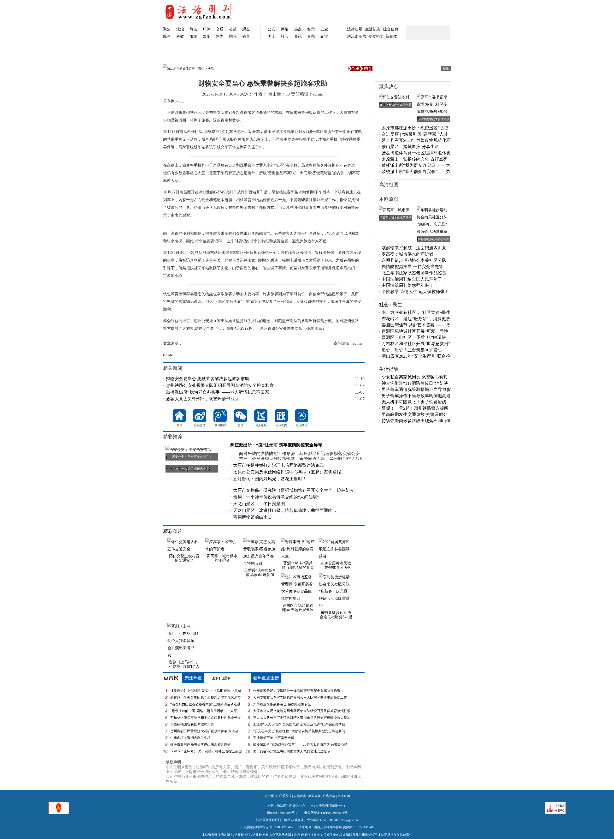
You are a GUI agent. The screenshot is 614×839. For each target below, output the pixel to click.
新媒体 (391, 36)
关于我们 (270, 796)
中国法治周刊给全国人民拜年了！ (414, 279)
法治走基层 (356, 36)
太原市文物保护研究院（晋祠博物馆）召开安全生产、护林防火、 (295, 490)
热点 (193, 29)
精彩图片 (172, 531)
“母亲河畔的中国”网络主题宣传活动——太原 (203, 711)
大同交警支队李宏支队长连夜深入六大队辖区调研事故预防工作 (300, 697)
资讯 (298, 36)
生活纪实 (372, 29)
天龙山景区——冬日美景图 (259, 503)
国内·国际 (221, 678)
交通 (220, 29)
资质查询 (343, 796)
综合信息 (390, 29)
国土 (271, 36)
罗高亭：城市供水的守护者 (407, 254)
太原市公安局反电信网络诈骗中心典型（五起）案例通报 (287, 472)
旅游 (193, 36)
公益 (233, 29)
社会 (285, 36)
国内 (220, 36)
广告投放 (329, 796)
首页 (192, 68)
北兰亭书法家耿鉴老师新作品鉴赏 (414, 272)
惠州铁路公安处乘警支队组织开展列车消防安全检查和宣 (220, 385)
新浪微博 (199, 415)
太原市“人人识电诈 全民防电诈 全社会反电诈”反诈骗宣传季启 (299, 724)
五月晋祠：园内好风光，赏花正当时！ (270, 478)
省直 (246, 36)
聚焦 (167, 29)
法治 (180, 29)
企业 (324, 36)
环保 (206, 29)
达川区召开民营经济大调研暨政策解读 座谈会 (204, 731)
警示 (311, 29)
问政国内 (281, 415)
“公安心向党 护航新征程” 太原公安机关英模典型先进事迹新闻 (299, 731)
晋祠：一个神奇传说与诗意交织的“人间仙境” (276, 497)
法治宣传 (375, 36)
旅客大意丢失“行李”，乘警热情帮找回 (202, 398)
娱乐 (206, 36)
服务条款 (314, 796)
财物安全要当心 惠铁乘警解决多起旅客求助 (207, 378)
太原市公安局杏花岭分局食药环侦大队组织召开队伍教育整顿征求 (301, 711)
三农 (324, 29)
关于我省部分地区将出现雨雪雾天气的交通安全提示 (291, 751)
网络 (285, 29)
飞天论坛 (260, 415)
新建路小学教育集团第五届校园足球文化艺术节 (205, 697)
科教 (180, 36)
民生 (167, 36)
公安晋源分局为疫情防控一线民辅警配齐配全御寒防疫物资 (296, 691)
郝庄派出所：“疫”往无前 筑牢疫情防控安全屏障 (276, 445)
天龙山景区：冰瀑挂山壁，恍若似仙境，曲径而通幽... (284, 510)
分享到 (169, 101)
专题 (311, 36)
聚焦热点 (193, 678)
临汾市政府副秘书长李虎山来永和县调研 (200, 744)
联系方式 (285, 796)
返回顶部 (301, 415)
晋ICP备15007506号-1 (282, 813)
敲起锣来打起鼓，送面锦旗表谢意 (414, 248)
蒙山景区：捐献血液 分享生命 (410, 146)
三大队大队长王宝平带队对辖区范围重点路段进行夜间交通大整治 (301, 717)
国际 (233, 36)
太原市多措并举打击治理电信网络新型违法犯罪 (278, 465)
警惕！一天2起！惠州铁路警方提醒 (415, 408)
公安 (271, 29)
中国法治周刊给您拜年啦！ (407, 285)
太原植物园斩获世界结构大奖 (192, 724)
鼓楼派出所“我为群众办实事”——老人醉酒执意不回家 (217, 392)
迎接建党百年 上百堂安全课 (273, 738)
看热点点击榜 (266, 678)
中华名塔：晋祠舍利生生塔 (190, 738)
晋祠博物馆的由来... (252, 517)
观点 (246, 29)
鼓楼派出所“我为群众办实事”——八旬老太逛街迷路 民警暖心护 (300, 744)
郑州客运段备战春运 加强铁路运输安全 (282, 704)
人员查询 (300, 796)
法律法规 (354, 29)
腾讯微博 (220, 415)
